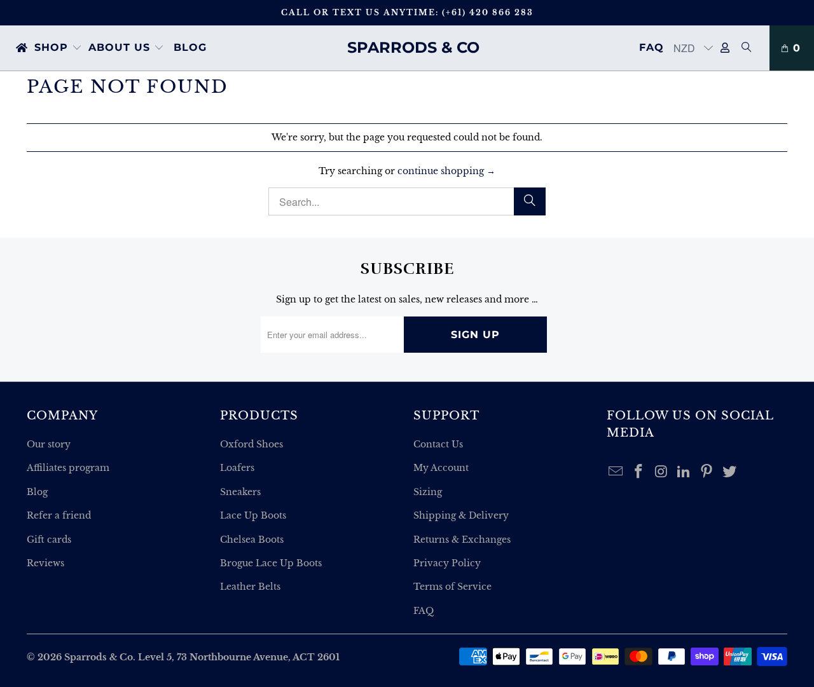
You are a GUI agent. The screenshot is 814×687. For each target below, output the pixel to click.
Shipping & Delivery (461, 515)
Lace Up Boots (253, 515)
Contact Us (438, 444)
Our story (49, 444)
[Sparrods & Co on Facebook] (639, 472)
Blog (37, 492)
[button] (58, 48)
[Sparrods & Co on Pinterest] (707, 472)
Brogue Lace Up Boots (271, 563)
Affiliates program (68, 467)
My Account (441, 467)
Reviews (45, 563)
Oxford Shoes (251, 444)
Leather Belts (250, 586)
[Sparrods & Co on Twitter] (729, 472)
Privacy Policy (447, 563)
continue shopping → (446, 171)
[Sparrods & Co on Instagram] (661, 472)
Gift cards (49, 539)
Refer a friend (59, 515)
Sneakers (240, 492)
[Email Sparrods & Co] (616, 472)
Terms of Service (452, 586)
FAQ (423, 610)
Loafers (237, 467)
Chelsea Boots (252, 539)
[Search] (747, 48)
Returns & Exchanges (462, 539)
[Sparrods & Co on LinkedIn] (684, 472)
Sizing (427, 492)
